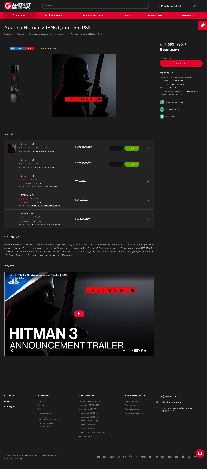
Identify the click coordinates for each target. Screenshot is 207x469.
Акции (8, 401)
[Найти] (145, 6)
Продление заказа (134, 413)
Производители (45, 413)
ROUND (18, 458)
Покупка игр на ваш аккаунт (92, 432)
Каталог (9, 395)
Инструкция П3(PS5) (88, 429)
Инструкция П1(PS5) (88, 421)
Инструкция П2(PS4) (88, 413)
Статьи (41, 405)
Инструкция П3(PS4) (88, 417)
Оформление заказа (134, 401)
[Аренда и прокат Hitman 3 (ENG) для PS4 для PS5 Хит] (84, 85)
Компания (44, 395)
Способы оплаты (133, 405)
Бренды (9, 407)
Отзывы (41, 409)
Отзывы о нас (170, 117)
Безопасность (85, 436)
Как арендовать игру (173, 102)
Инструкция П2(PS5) (88, 425)
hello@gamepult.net (171, 402)
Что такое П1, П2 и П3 (173, 109)
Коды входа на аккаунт (90, 401)
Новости (42, 401)
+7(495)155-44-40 (171, 6)
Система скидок (132, 409)
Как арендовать (135, 395)
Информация (87, 395)
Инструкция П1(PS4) (88, 409)
